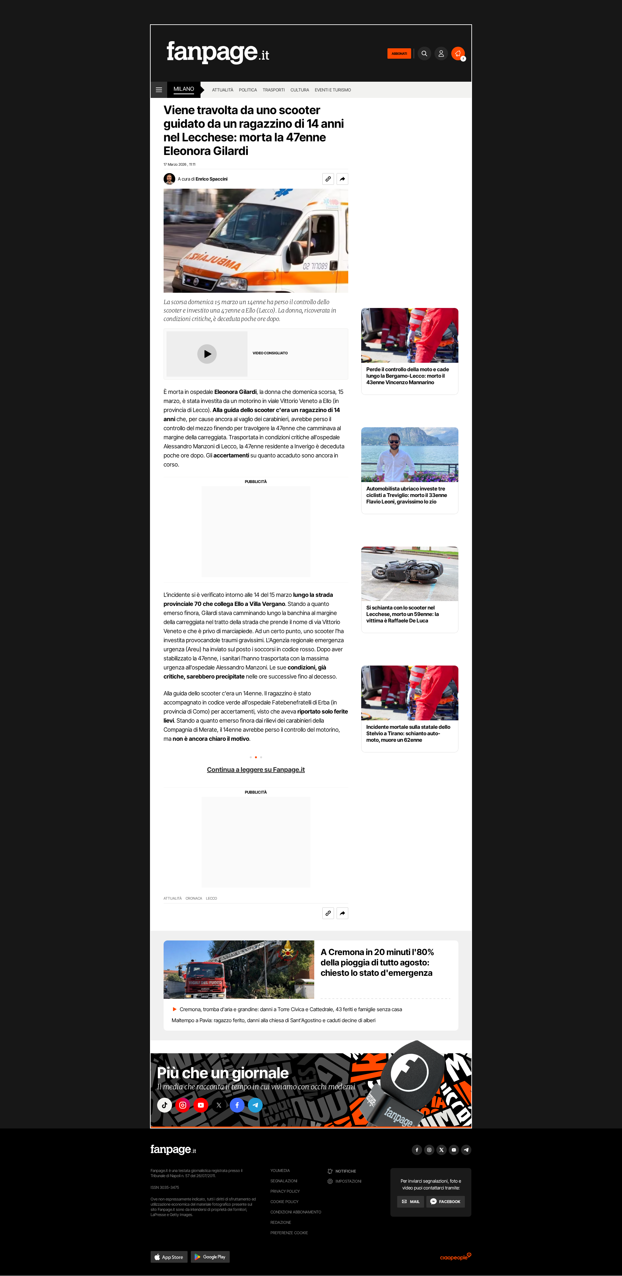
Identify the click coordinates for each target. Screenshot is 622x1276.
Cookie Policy (284, 1201)
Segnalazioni (284, 1180)
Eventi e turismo (333, 89)
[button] (342, 179)
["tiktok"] (164, 1105)
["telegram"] (255, 1105)
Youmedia (280, 1170)
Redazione (281, 1222)
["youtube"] (200, 1105)
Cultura (300, 89)
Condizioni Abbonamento (296, 1212)
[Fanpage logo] (210, 53)
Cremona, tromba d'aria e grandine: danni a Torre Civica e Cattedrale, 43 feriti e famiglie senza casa (291, 1009)
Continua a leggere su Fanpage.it (256, 770)
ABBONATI (399, 53)
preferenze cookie (289, 1232)
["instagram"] (182, 1105)
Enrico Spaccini (211, 179)
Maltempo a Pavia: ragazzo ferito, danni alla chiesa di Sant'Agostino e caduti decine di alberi (273, 1020)
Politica (248, 89)
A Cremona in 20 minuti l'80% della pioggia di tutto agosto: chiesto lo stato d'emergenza (377, 962)
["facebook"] (237, 1105)
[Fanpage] (173, 1150)
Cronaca (194, 898)
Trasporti (274, 89)
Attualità (222, 89)
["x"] (219, 1105)
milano (184, 89)
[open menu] (159, 90)
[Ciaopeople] (455, 1258)
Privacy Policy (285, 1191)
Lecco (211, 898)
